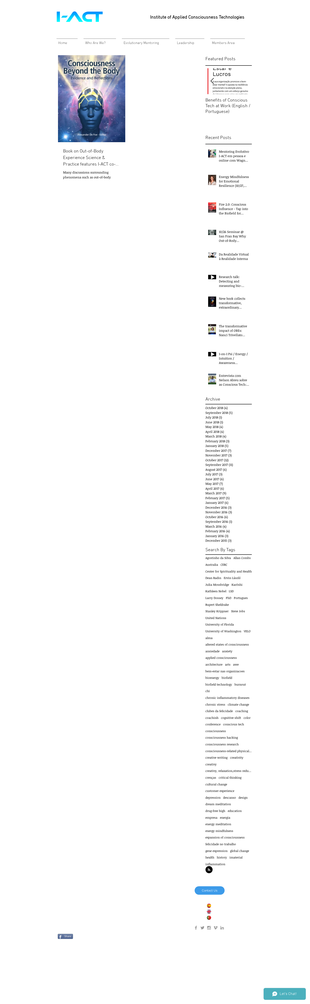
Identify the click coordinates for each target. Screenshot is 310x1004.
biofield (227, 678)
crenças (210, 777)
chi (207, 691)
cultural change (216, 784)
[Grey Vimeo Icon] (215, 927)
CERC (224, 565)
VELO (247, 631)
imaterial (236, 857)
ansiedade (212, 651)
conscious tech (233, 724)
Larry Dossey (214, 598)
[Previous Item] (212, 81)
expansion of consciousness (225, 837)
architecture (213, 664)
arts (227, 664)
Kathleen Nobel (215, 591)
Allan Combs (242, 558)
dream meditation (218, 804)
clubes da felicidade (219, 711)
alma (209, 638)
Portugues (241, 598)
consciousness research (222, 744)
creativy (211, 764)
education (235, 811)
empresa (211, 817)
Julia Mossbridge (217, 585)
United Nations (215, 618)
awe (236, 664)
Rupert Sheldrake (217, 605)
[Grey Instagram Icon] (209, 927)
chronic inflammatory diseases (227, 698)
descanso (229, 797)
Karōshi (237, 585)
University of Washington (223, 631)
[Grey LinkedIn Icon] (222, 927)
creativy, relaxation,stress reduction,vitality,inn (228, 771)
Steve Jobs (238, 611)
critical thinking (230, 777)
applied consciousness (221, 658)
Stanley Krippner (217, 611)
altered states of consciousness (227, 644)
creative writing (216, 757)
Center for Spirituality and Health (228, 571)
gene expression (216, 851)
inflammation (215, 864)
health (209, 857)
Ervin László (232, 578)
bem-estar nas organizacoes (225, 671)
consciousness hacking (221, 737)
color (247, 718)
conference (213, 724)
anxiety (227, 651)
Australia (211, 565)
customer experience (219, 791)
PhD (228, 598)
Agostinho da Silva (218, 558)
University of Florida (219, 624)
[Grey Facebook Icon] (195, 927)
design (243, 797)
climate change (238, 704)
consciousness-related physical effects (228, 751)
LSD (231, 591)
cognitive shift (231, 718)
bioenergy (212, 678)
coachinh (211, 718)
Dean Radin (213, 578)
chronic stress (215, 704)
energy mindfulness (219, 831)
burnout (240, 684)
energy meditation (218, 824)
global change (239, 851)
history (222, 857)
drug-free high (215, 811)
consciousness (215, 731)
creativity (236, 757)
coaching (241, 711)
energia (225, 817)
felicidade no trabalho (220, 844)
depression (213, 797)
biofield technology (218, 684)
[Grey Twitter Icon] (202, 927)
